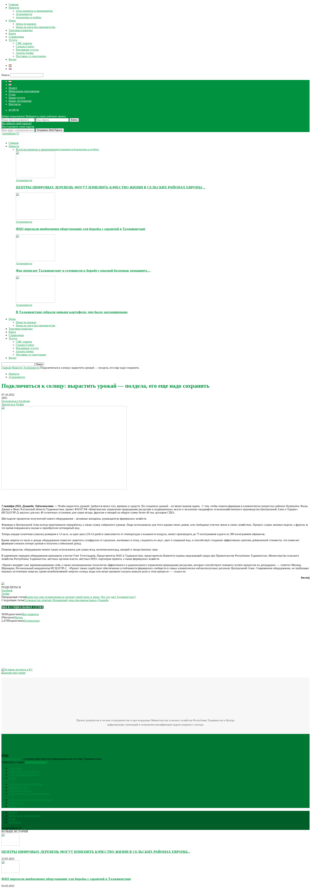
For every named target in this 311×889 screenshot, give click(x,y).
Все (18, 149)
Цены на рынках (26, 23)
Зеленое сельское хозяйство (25, 784)
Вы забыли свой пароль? (16, 123)
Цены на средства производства (35, 27)
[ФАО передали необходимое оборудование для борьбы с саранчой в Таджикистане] (35, 218)
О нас (12, 94)
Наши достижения (20, 100)
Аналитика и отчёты (28, 17)
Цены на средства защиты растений (31, 799)
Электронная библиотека (24, 774)
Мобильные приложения (24, 91)
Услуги (13, 40)
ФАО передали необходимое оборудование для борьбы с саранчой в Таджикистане (80, 229)
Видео (12, 59)
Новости (14, 7)
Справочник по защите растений (29, 793)
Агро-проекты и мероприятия (34, 10)
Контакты (15, 104)
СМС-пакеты (24, 43)
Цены (12, 20)
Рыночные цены (19, 787)
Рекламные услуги (27, 49)
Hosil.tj (13, 87)
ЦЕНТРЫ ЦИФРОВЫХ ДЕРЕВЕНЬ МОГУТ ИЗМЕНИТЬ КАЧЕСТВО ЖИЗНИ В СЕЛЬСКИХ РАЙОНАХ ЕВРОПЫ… (110, 187)
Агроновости (24, 14)
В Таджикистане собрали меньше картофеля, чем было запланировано (72, 312)
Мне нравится (30, 614)
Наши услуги (17, 97)
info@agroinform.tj (36, 762)
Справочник (16, 36)
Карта (12, 33)
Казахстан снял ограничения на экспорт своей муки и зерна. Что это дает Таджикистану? (81, 596)
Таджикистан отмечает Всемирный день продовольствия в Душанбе (66, 600)
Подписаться (31, 620)
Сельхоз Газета (25, 46)
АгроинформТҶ (11, 758)
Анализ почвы (25, 52)
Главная (13, 4)
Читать (18, 617)
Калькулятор (16, 803)
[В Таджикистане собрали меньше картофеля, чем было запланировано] (35, 301)
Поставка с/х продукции (31, 56)
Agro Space (15, 768)
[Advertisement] (43, 495)
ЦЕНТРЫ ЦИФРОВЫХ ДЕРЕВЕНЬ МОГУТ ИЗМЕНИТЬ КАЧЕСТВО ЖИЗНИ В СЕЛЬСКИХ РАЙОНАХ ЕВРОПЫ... (95, 852)
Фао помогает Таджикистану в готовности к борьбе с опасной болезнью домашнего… (83, 270)
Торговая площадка (21, 30)
